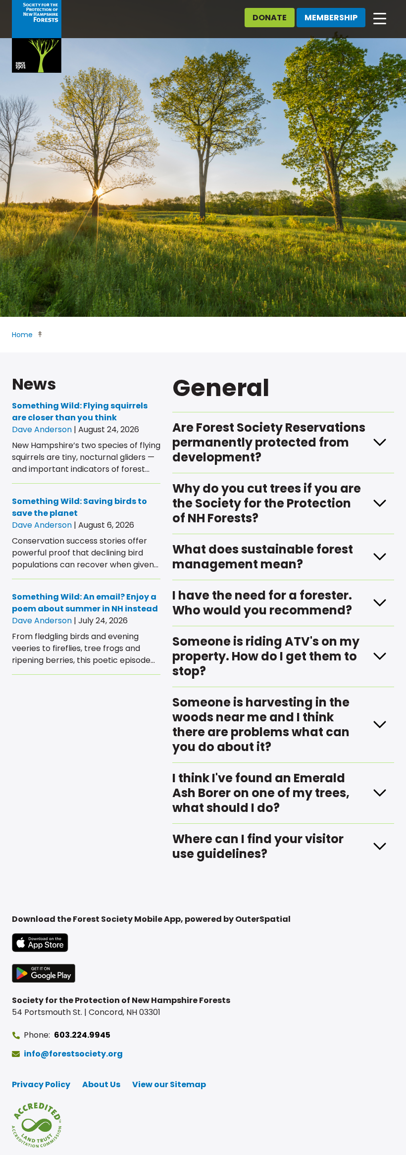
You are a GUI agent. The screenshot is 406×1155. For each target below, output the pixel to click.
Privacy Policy (41, 1084)
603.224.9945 (82, 1035)
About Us (101, 1084)
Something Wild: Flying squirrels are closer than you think (80, 411)
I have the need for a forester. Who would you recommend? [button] (262, 602)
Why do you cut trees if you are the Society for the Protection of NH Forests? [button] (266, 503)
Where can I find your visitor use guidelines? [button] (258, 846)
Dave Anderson (42, 429)
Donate (270, 17)
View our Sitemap (169, 1084)
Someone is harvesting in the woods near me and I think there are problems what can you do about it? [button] (261, 724)
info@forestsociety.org (73, 1053)
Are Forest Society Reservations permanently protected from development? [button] (268, 442)
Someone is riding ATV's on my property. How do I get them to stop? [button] (265, 656)
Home (22, 335)
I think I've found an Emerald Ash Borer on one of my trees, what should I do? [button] (261, 793)
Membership (330, 17)
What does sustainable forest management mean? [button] (262, 556)
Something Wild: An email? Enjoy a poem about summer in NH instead (85, 602)
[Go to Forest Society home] (36, 36)
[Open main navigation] (379, 18)
